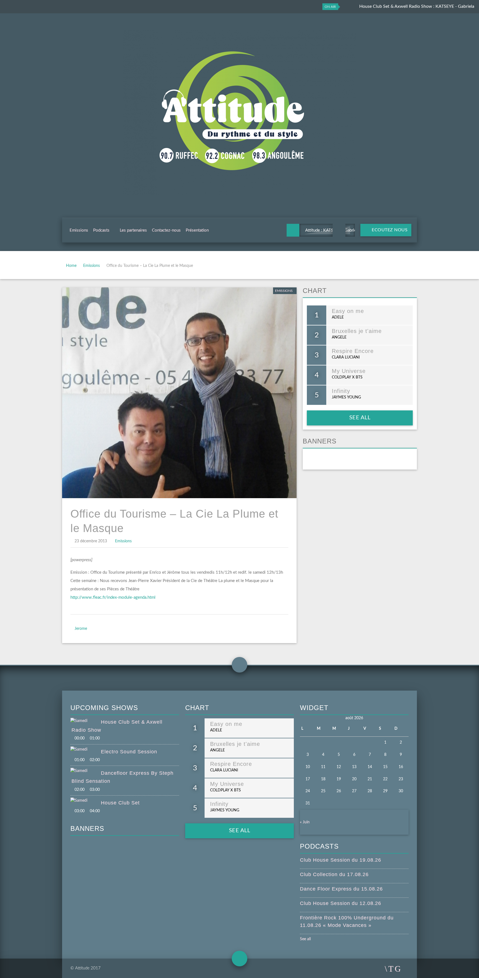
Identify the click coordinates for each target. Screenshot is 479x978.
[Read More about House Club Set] (85, 801)
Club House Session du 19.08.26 (340, 860)
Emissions (79, 230)
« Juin (305, 822)
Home (71, 266)
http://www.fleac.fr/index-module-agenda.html (113, 597)
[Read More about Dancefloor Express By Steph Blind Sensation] (85, 771)
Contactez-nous (166, 230)
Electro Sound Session (129, 751)
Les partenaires (133, 230)
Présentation (197, 230)
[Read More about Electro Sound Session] (85, 749)
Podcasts (101, 230)
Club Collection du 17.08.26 (334, 874)
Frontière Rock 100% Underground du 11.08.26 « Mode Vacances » (347, 921)
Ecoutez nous (389, 230)
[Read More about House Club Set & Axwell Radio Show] (85, 721)
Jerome (81, 629)
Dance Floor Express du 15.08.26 (341, 889)
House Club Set (120, 803)
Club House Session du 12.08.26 (340, 903)
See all (360, 417)
